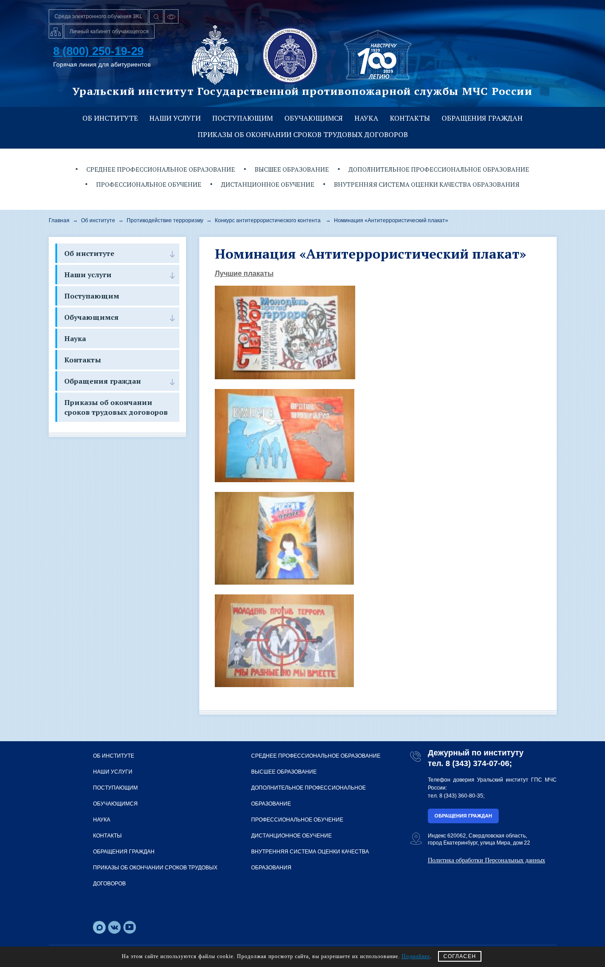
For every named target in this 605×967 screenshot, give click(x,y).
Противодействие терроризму (165, 220)
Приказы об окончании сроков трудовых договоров (303, 134)
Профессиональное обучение (149, 184)
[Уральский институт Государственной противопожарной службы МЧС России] (290, 55)
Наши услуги (175, 118)
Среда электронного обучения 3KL (98, 16)
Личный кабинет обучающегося (109, 31)
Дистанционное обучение (267, 184)
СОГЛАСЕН (459, 956)
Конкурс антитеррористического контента (268, 220)
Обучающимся (313, 118)
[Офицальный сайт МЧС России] (215, 55)
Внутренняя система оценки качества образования (427, 184)
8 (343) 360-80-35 (461, 796)
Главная (59, 220)
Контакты (410, 118)
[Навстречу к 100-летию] (377, 55)
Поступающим (242, 118)
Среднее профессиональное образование (160, 169)
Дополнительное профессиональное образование (439, 169)
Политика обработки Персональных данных (486, 860)
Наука (366, 118)
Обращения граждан (482, 118)
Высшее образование (292, 169)
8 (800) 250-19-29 (98, 51)
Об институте (110, 118)
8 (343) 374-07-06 (477, 763)
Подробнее (416, 956)
